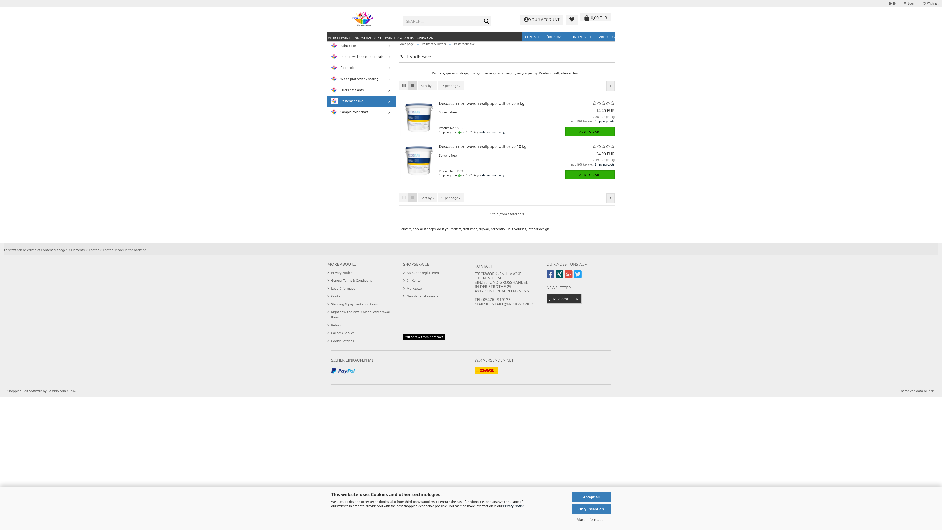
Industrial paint (367, 37)
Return (336, 325)
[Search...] (486, 21)
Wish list (932, 3)
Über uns (554, 37)
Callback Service (342, 333)
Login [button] (910, 3)
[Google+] (569, 276)
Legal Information (344, 288)
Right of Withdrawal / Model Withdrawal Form (360, 314)
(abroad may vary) (492, 132)
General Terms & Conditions (351, 280)
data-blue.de (925, 391)
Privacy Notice (513, 506)
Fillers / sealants (352, 90)
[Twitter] (578, 276)
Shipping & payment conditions (354, 304)
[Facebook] (551, 276)
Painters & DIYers (399, 37)
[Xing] (560, 276)
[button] (892, 3)
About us (607, 37)
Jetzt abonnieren (564, 298)
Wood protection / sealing (359, 79)
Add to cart (590, 132)
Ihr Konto (414, 280)
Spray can (425, 37)
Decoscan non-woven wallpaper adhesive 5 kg (481, 103)
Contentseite (580, 37)
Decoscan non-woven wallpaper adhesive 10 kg (483, 146)
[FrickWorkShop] (363, 19)
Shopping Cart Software (24, 391)
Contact (532, 37)
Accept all (591, 497)
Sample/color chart (354, 112)
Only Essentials (591, 509)
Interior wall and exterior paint (362, 56)
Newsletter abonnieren (423, 296)
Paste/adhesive (351, 101)
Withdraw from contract (424, 337)
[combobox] (427, 85)
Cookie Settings (342, 341)
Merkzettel (414, 288)
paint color (348, 45)
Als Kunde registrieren (423, 272)
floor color (348, 68)
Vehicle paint (339, 37)
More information (591, 519)
